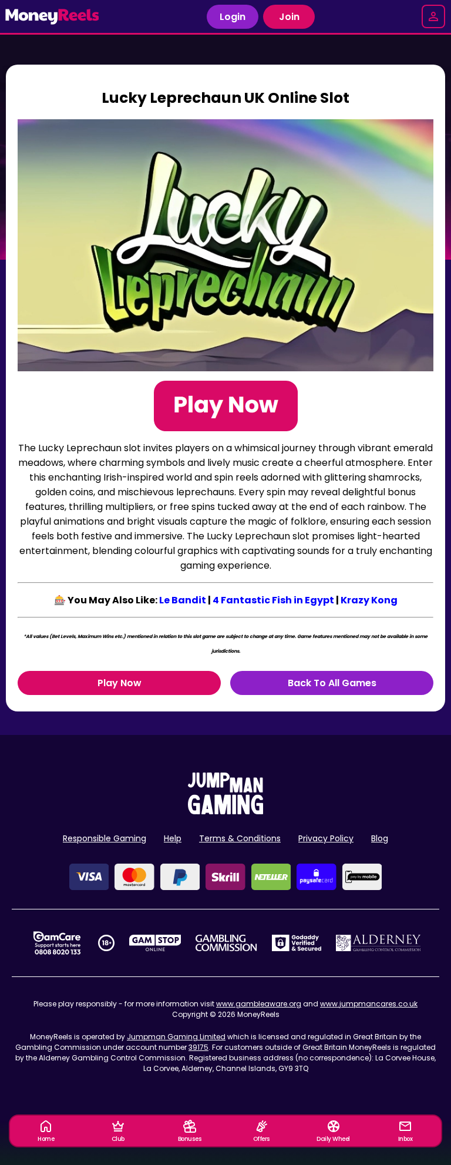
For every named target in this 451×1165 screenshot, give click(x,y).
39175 (198, 1047)
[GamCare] (57, 943)
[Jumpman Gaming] (225, 811)
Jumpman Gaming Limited (176, 1037)
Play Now (119, 683)
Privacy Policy (326, 838)
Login (232, 16)
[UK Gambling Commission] (226, 943)
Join (289, 16)
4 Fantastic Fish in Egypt (273, 600)
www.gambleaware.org (258, 1004)
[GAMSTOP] (155, 943)
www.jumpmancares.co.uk (369, 1004)
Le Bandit (182, 600)
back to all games (332, 683)
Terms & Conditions (240, 838)
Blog (379, 838)
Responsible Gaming (104, 838)
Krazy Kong (369, 600)
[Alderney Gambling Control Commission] (378, 943)
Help (172, 838)
